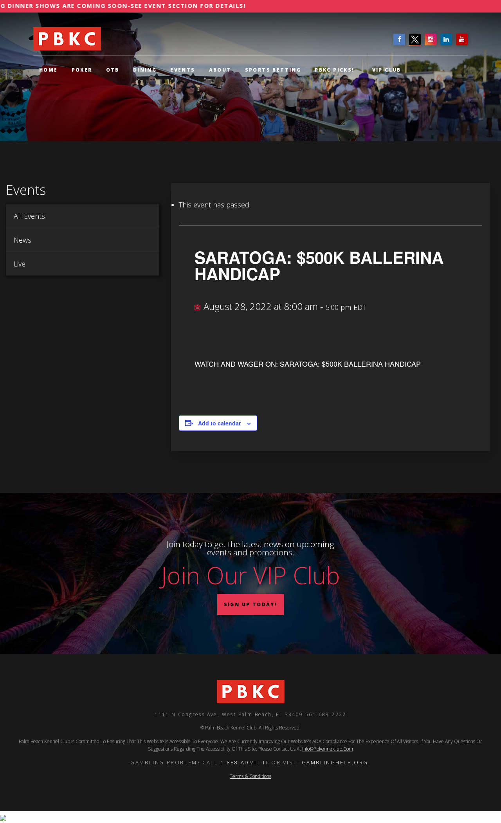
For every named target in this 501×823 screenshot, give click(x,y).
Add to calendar (219, 423)
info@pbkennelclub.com (327, 749)
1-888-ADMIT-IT (244, 762)
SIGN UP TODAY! (251, 604)
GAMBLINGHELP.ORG (335, 762)
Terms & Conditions (250, 776)
